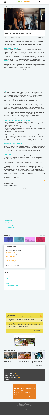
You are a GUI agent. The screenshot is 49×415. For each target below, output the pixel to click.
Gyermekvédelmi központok (11, 377)
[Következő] (43, 235)
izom (15, 185)
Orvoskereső (7, 379)
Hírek (7, 6)
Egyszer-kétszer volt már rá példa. (23, 392)
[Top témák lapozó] (24, 235)
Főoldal (5, 6)
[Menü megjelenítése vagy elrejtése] (5, 1)
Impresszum (31, 408)
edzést (5, 110)
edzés (11, 185)
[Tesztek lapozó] (24, 350)
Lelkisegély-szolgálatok (10, 375)
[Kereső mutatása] (40, 2)
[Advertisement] (24, 202)
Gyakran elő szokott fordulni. (22, 394)
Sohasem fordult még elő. (21, 390)
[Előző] (40, 235)
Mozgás (10, 6)
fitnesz (5, 185)
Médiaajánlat (38, 408)
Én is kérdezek (37, 330)
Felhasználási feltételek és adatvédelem (17, 408)
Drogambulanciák (8, 373)
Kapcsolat (24, 409)
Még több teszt (39, 365)
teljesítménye (6, 60)
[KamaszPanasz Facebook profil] (24, 342)
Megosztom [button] (40, 37)
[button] (42, 2)
